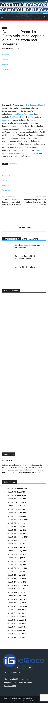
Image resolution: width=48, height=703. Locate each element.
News (4, 28)
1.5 (5, 371)
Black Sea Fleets (15, 153)
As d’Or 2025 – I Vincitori (26, 267)
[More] (24, 73)
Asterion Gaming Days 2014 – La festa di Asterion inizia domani (35, 202)
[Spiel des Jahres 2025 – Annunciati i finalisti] (8, 259)
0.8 (5, 361)
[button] (3, 379)
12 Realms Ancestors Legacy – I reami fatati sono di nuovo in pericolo (12, 202)
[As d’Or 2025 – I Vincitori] (8, 270)
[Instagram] (24, 667)
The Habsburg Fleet (34, 105)
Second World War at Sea (22, 114)
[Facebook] (17, 667)
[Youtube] (30, 667)
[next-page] (7, 278)
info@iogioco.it (28, 662)
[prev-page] (3, 278)
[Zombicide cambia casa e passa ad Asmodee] (8, 248)
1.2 (5, 368)
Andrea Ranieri (9, 48)
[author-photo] (24, 224)
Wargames (12, 164)
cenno (4, 120)
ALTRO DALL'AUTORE (30, 239)
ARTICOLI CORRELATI (12, 239)
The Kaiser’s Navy (17, 117)
